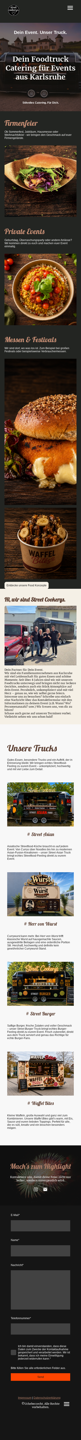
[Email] (45, 1189)
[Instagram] (36, 1189)
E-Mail (15, 1215)
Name (15, 1240)
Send (40, 1377)
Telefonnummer (21, 1318)
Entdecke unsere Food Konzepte (27, 585)
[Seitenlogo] (13, 10)
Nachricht (17, 1265)
